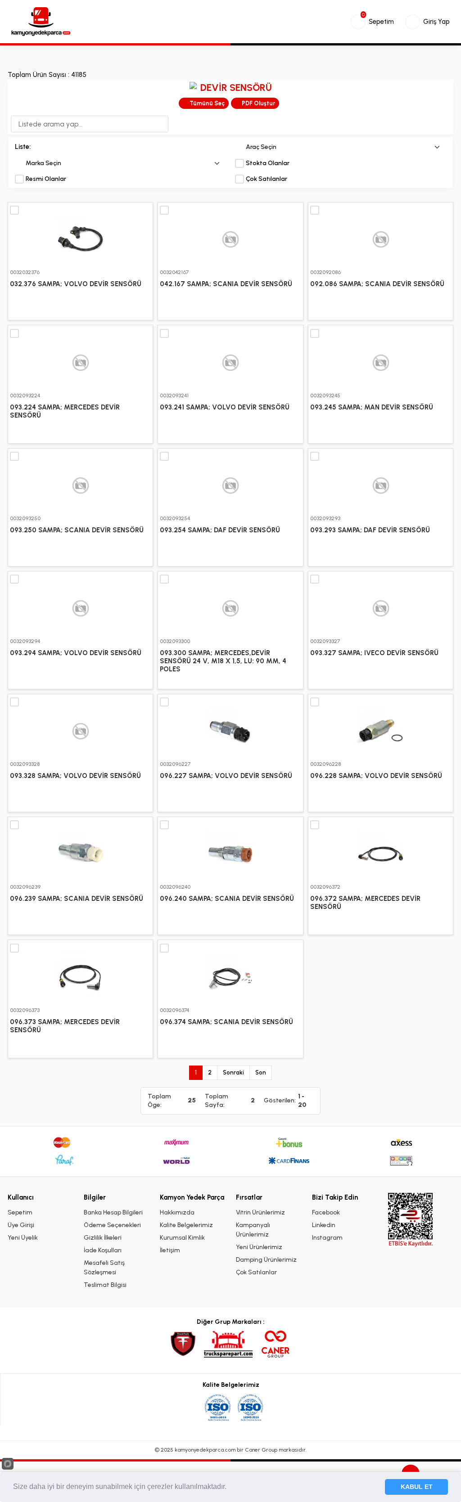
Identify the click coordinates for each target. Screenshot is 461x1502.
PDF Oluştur (258, 103)
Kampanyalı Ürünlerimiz (253, 1229)
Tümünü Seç (207, 103)
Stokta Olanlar (267, 163)
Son (260, 1072)
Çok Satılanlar (266, 179)
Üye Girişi (21, 1225)
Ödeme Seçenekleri (112, 1225)
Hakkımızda (177, 1212)
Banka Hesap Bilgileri (113, 1212)
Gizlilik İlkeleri (103, 1237)
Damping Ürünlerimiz (266, 1260)
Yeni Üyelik (23, 1237)
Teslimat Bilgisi (105, 1285)
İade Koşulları (103, 1250)
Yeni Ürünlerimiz (259, 1247)
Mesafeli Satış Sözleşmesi (104, 1267)
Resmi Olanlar (46, 179)
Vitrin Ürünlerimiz (260, 1212)
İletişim (170, 1250)
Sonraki (233, 1072)
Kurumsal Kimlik (182, 1237)
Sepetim (20, 1212)
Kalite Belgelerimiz (186, 1225)
